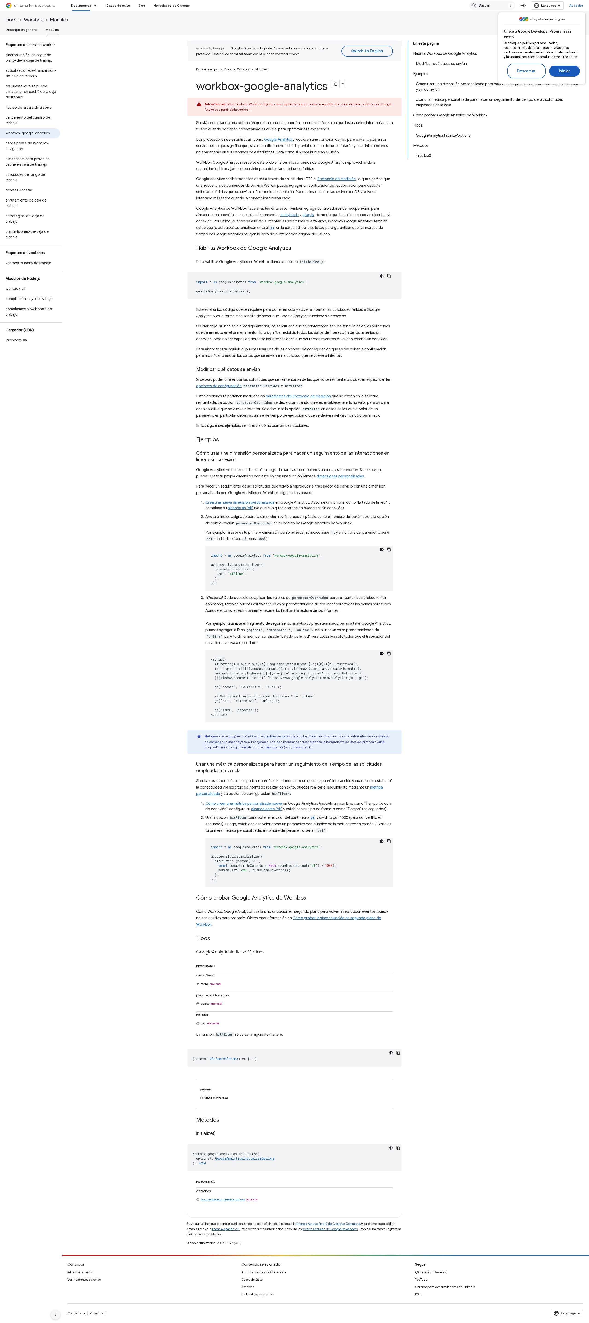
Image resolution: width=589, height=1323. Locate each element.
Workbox (33, 20)
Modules (59, 20)
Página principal (207, 69)
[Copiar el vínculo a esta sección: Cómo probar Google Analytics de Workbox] (311, 898)
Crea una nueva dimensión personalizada (239, 502)
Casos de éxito (118, 5)
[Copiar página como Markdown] (335, 84)
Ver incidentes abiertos (84, 1279)
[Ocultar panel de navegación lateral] (55, 1314)
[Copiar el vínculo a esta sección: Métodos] (223, 1120)
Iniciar (564, 71)
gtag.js (308, 215)
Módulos (52, 30)
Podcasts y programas (257, 1294)
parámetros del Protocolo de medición (298, 396)
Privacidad (97, 1313)
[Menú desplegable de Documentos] (96, 5)
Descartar (526, 71)
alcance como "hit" (266, 809)
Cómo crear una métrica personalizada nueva (243, 803)
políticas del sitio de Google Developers (330, 1229)
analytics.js (289, 215)
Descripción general (21, 30)
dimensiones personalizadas (340, 476)
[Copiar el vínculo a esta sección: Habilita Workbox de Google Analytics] (295, 248)
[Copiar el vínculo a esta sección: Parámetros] (219, 1181)
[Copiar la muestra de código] (389, 276)
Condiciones (76, 1313)
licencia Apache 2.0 (226, 1229)
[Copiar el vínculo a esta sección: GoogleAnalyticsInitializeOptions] (269, 952)
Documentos (81, 5)
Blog (141, 5)
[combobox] (492, 5)
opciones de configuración (219, 386)
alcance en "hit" (240, 508)
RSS (418, 1294)
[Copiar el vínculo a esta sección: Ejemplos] (223, 440)
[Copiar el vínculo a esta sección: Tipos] (214, 939)
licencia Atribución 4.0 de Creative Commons (328, 1224)
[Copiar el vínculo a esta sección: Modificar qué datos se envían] (264, 370)
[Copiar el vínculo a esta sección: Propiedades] (220, 965)
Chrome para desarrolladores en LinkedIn (445, 1287)
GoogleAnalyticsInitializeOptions (223, 1199)
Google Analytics (278, 139)
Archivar (247, 1287)
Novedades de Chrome (171, 5)
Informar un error (79, 1272)
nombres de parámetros (281, 736)
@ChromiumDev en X (431, 1272)
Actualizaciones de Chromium (263, 1272)
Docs (11, 20)
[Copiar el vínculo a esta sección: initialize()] (220, 1134)
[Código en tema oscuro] (381, 276)
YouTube (421, 1279)
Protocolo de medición (336, 179)
